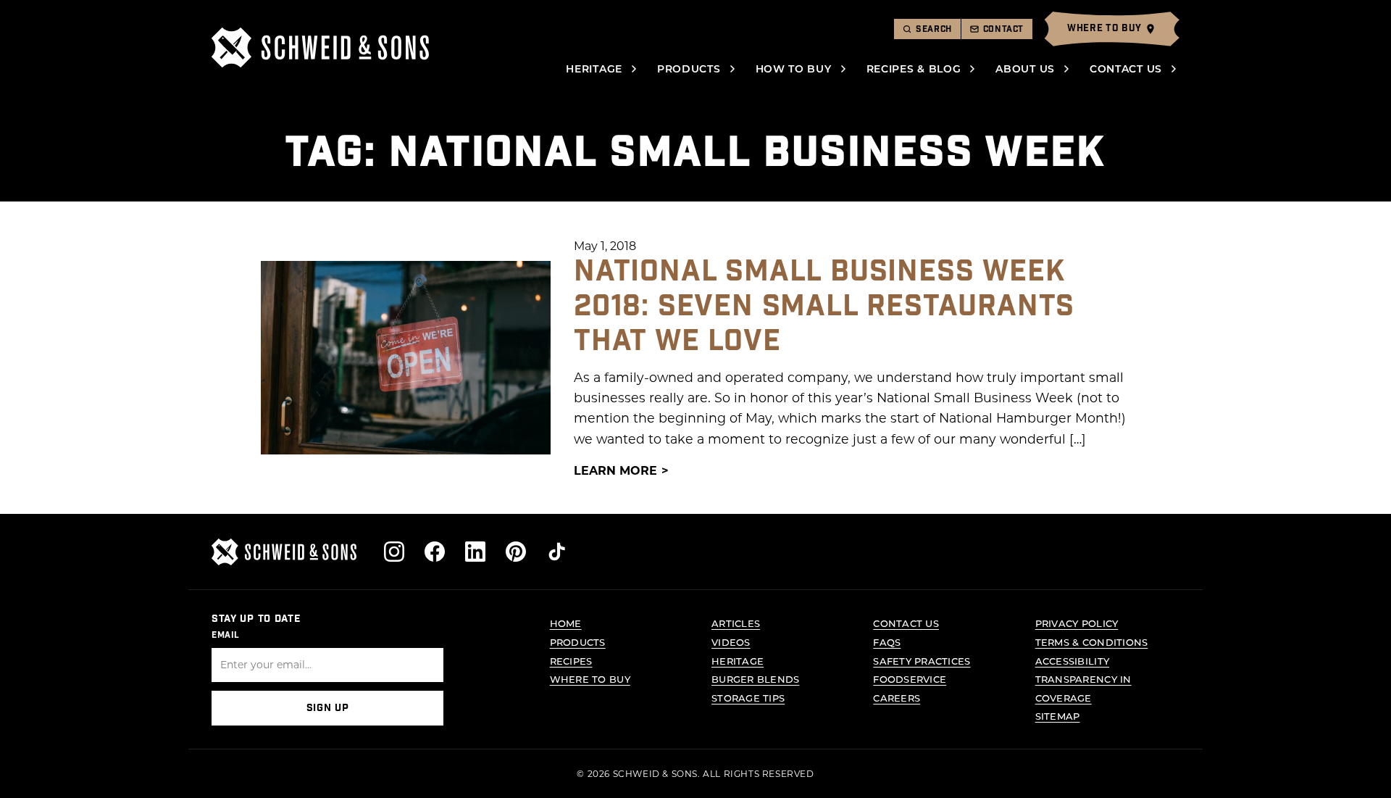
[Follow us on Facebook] (434, 551)
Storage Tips (748, 697)
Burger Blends (755, 679)
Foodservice (909, 679)
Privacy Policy (1077, 623)
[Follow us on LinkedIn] (475, 551)
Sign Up (327, 708)
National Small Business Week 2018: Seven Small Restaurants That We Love (824, 306)
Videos (731, 642)
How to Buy (794, 68)
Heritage (594, 68)
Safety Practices (921, 660)
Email (226, 635)
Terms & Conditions (1091, 642)
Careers (896, 697)
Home (566, 623)
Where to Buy (590, 679)
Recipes (571, 660)
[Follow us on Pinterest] (515, 551)
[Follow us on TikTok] (556, 551)
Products (689, 68)
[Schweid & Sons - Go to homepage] (320, 47)
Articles (735, 623)
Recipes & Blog (913, 68)
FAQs (887, 642)
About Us (1025, 68)
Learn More (615, 470)
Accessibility (1072, 660)
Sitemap (1057, 716)
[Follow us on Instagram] (394, 551)
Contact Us (1126, 68)
